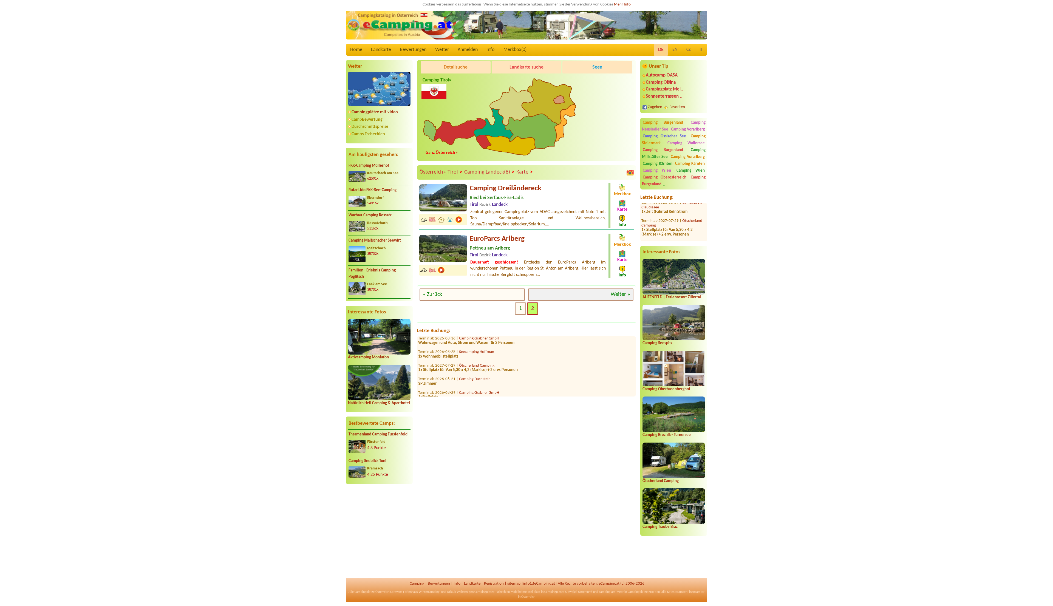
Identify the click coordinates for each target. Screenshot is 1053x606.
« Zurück (432, 294)
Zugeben (655, 107)
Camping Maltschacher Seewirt (375, 241)
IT (701, 49)
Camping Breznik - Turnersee (666, 435)
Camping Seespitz (657, 343)
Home (356, 49)
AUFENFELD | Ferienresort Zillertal (671, 297)
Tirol (455, 172)
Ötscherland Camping (660, 481)
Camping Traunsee (474, 389)
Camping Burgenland (663, 123)
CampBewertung (367, 119)
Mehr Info (622, 4)
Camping (417, 584)
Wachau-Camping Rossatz (370, 215)
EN (675, 49)
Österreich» (433, 172)
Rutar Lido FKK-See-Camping (373, 190)
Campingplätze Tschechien (492, 592)
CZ (688, 49)
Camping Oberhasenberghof (666, 389)
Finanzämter (695, 592)
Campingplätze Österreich (372, 592)
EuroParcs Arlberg (497, 239)
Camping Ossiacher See (664, 136)
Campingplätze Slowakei (560, 592)
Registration (494, 584)
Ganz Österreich (440, 153)
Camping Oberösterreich (664, 177)
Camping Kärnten (657, 164)
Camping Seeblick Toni (367, 461)
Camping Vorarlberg (688, 130)
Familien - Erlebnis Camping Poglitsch (372, 273)
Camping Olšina (661, 82)
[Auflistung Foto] (630, 172)
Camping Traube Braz (660, 527)
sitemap (513, 584)
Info (490, 49)
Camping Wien (657, 171)
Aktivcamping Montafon (368, 357)
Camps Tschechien (368, 134)
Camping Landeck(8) (489, 172)
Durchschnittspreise (370, 126)
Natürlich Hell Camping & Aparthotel (379, 403)
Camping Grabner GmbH (479, 376)
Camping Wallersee (686, 143)
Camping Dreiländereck (505, 188)
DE (661, 49)
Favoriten (677, 107)
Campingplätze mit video (375, 112)
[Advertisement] (379, 531)
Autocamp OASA (662, 75)
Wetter (442, 49)
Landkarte (381, 49)
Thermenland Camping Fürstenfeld (378, 434)
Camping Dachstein (475, 362)
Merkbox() (514, 49)
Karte (524, 172)
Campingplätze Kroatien (644, 592)
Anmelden (468, 49)
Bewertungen (413, 49)
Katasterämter (677, 592)
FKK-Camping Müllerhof (369, 166)
